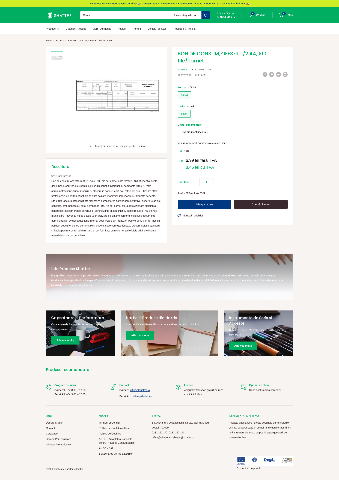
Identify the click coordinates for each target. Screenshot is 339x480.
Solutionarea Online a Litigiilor (116, 453)
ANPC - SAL (106, 448)
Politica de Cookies (110, 433)
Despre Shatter (54, 422)
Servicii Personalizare (58, 438)
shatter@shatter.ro (140, 396)
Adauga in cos (204, 204)
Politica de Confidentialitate (114, 428)
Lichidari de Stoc (156, 28)
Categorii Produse (76, 28)
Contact (50, 428)
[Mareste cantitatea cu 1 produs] (217, 182)
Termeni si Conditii (109, 422)
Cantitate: (184, 182)
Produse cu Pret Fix (184, 28)
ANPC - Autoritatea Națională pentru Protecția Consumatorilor (117, 440)
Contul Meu (225, 17)
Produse (51, 28)
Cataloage (52, 433)
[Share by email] (285, 74)
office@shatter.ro (140, 389)
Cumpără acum (261, 204)
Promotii (136, 28)
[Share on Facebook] (265, 74)
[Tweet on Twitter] (278, 74)
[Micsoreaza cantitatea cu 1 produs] (195, 182)
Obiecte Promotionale (58, 444)
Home (49, 40)
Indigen (182, 69)
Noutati (121, 28)
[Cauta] (205, 15)
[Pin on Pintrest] (271, 74)
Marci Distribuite (102, 28)
